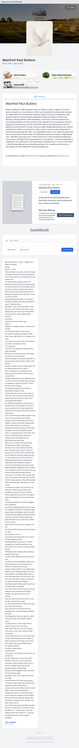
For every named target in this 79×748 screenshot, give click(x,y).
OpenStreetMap (41, 742)
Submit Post (67, 250)
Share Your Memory (65, 215)
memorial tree (32, 156)
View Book (43, 192)
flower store (64, 156)
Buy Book (55, 192)
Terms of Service (45, 739)
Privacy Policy (34, 739)
